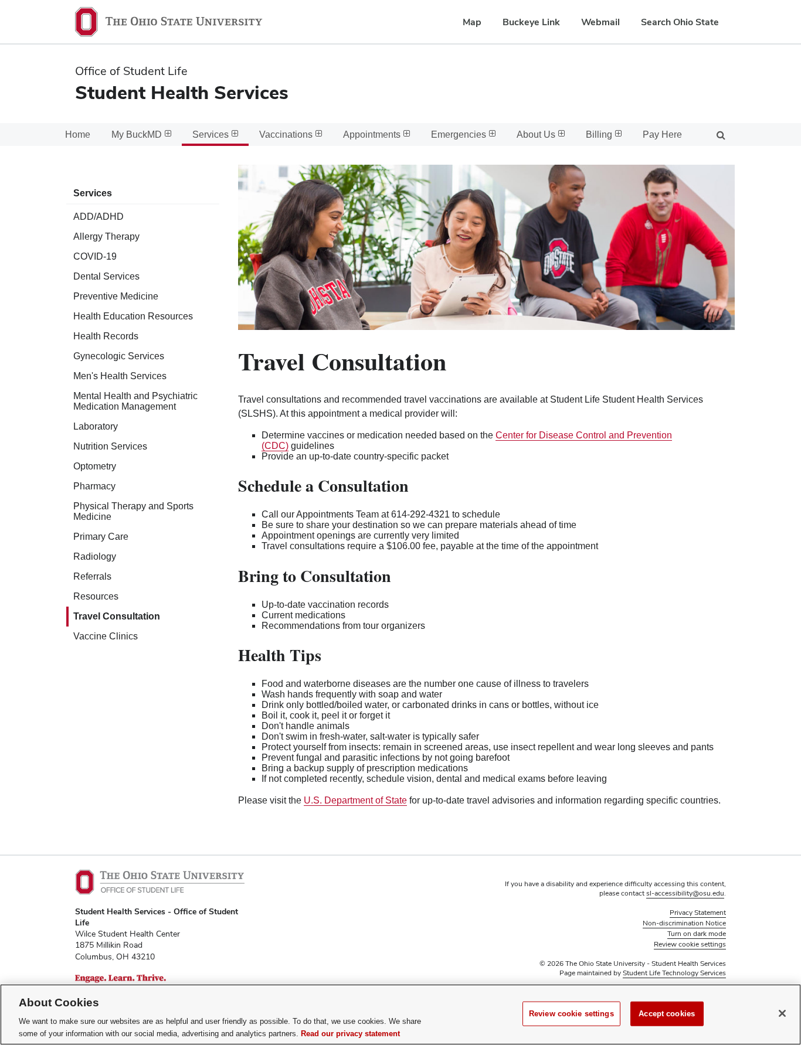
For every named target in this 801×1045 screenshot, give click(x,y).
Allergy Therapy (106, 236)
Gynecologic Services (118, 356)
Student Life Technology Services (674, 973)
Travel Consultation (116, 616)
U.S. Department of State (355, 800)
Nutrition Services (110, 446)
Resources (95, 596)
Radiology (94, 556)
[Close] (782, 1013)
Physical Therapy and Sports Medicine (133, 511)
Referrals (92, 576)
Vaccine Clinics (105, 636)
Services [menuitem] (210, 134)
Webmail (600, 22)
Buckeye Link (531, 22)
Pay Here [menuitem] (662, 134)
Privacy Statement (698, 912)
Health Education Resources (133, 316)
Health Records (105, 336)
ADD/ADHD (98, 217)
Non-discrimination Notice (684, 923)
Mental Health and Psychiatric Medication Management (135, 401)
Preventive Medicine (115, 296)
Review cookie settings (571, 1013)
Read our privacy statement (350, 1033)
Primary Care (100, 537)
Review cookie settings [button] (690, 944)
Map (472, 22)
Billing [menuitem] (599, 134)
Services (92, 193)
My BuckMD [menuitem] (136, 134)
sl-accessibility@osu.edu (685, 893)
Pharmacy (94, 486)
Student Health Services (182, 92)
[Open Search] (721, 134)
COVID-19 (95, 256)
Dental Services (106, 276)
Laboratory (95, 426)
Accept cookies (667, 1013)
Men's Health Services (120, 376)
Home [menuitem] (77, 134)
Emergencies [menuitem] (458, 134)
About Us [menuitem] (536, 134)
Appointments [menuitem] (371, 134)
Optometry (94, 466)
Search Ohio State (680, 22)
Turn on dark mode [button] (696, 933)
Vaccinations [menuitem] (286, 134)
